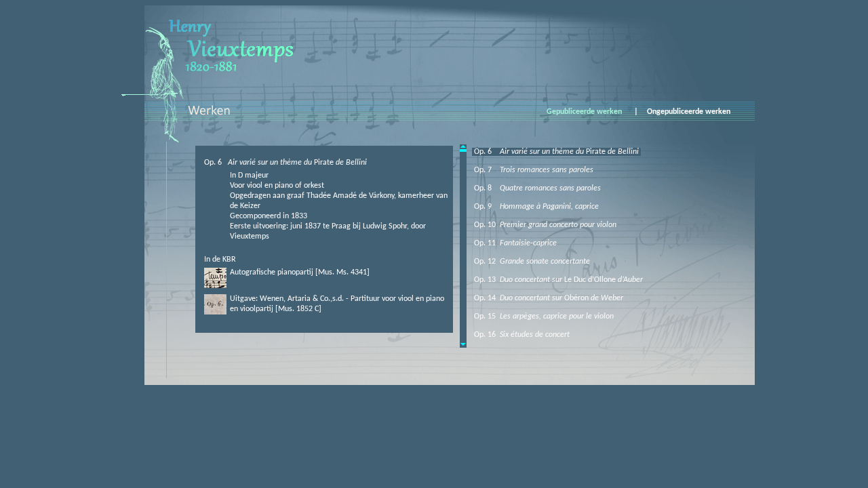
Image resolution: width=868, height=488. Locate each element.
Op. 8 (536, 188)
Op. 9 (535, 207)
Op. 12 (531, 262)
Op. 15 (543, 316)
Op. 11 (514, 243)
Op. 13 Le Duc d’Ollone (557, 280)
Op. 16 (521, 335)
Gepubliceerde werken (586, 112)
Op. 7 (532, 170)
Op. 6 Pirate (555, 152)
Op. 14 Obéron (547, 298)
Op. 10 (544, 225)
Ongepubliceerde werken (690, 112)
